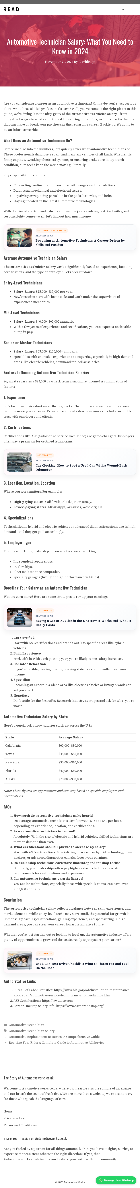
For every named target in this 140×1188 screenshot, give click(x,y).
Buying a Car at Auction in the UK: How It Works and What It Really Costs (83, 623)
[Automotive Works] (11, 9)
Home (8, 1111)
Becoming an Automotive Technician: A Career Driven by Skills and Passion (80, 242)
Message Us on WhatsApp (119, 1180)
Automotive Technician (26, 1025)
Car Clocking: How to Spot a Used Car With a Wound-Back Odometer (81, 467)
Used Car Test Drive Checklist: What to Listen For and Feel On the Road (82, 966)
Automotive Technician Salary (32, 1031)
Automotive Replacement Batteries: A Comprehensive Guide (54, 1037)
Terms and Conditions (20, 1125)
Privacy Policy (14, 1118)
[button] (123, 9)
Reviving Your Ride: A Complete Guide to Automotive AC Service (56, 1043)
